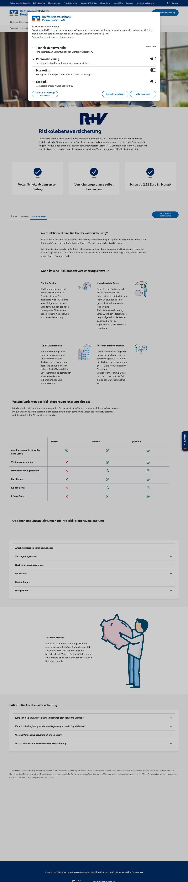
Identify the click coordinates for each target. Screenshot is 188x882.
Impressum (66, 37)
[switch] (153, 58)
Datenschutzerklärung (43, 37)
